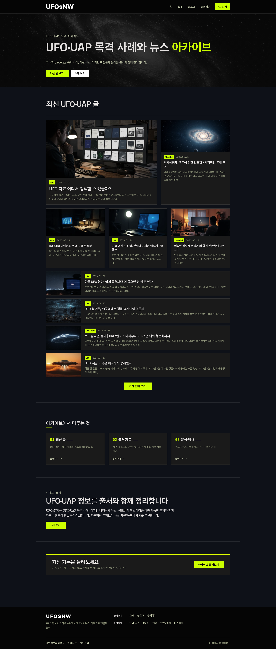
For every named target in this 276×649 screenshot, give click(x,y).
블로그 (191, 6)
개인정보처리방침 (55, 643)
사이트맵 (84, 643)
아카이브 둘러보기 (208, 564)
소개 (180, 6)
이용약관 (72, 643)
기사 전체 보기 (137, 386)
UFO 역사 (165, 623)
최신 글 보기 (57, 73)
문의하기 (206, 6)
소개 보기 (79, 73)
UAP (145, 623)
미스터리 (178, 623)
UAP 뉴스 (135, 623)
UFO (154, 623)
